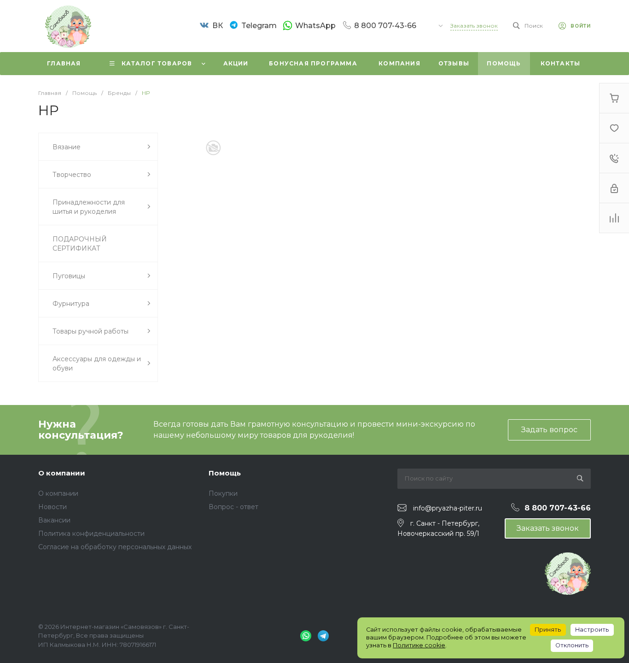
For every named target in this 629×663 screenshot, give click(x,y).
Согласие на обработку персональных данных (115, 547)
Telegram (259, 25)
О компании (61, 473)
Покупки (223, 493)
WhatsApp (315, 25)
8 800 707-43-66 (385, 25)
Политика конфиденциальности (91, 533)
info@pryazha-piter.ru (447, 508)
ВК (217, 25)
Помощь (225, 473)
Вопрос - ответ (233, 507)
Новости (52, 507)
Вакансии (54, 520)
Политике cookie (419, 645)
